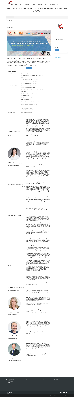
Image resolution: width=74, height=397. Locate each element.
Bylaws (23, 383)
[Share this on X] (55, 57)
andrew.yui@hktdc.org (11, 365)
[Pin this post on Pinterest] (61, 57)
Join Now (64, 1)
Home (16, 4)
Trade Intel (40, 4)
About (21, 4)
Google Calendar (58, 41)
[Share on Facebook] (57, 57)
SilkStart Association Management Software (61, 395)
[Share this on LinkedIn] (58, 57)
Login (59, 1)
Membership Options (54, 4)
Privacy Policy (24, 382)
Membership (26, 4)
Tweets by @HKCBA (57, 379)
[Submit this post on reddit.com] (59, 57)
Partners (33, 4)
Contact (46, 4)
